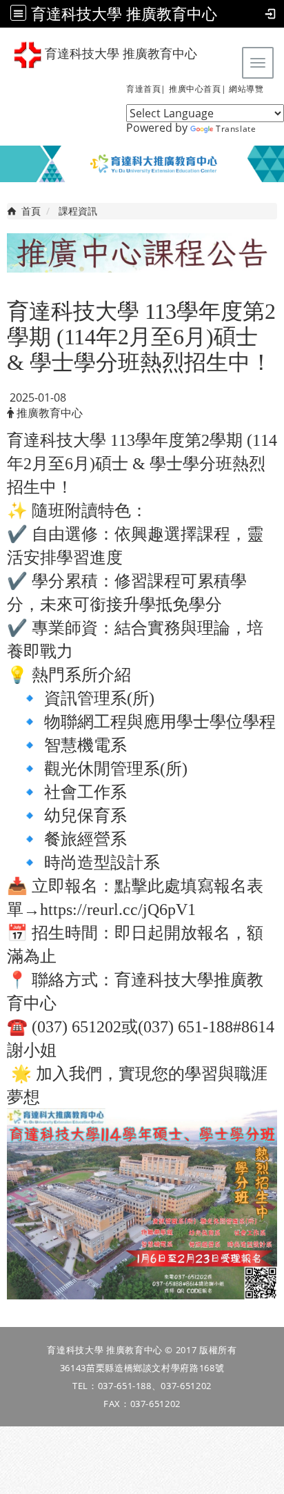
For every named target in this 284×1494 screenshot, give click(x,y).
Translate (236, 129)
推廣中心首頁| (197, 89)
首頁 (31, 210)
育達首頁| (146, 89)
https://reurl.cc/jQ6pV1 (118, 909)
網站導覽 (246, 89)
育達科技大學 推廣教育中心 (124, 13)
